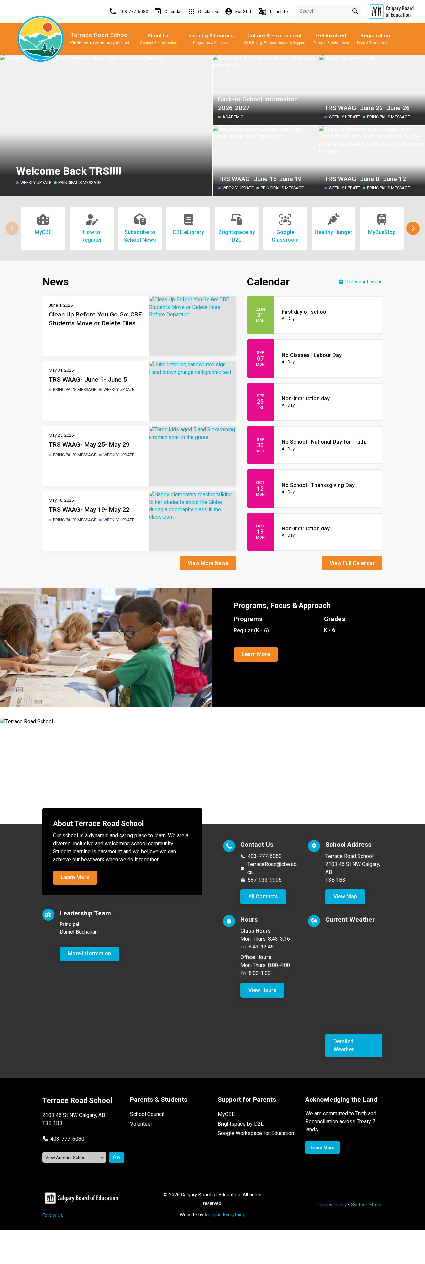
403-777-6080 (265, 856)
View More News (208, 563)
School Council (147, 1114)
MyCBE (226, 1114)
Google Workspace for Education (256, 1133)
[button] (413, 228)
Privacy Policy (332, 1205)
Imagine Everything (225, 1215)
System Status (366, 1205)
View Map (345, 896)
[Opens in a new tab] (391, 11)
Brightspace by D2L (241, 1124)
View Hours (262, 990)
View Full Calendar (352, 563)
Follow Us (52, 1215)
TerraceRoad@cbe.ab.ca (272, 868)
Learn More (256, 654)
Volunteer (141, 1124)
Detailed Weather (343, 1045)
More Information (89, 953)
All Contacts (263, 896)
